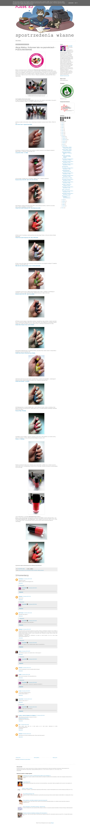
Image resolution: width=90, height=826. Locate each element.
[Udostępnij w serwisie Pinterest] (32, 568)
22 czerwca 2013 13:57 (27, 629)
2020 (62, 127)
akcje (20, 570)
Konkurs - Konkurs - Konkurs (27, 788)
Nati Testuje (21, 612)
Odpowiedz (21, 583)
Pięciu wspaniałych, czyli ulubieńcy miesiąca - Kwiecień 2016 (34, 806)
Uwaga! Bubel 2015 (26, 782)
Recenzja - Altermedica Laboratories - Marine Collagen (66, 156)
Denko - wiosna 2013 (66, 189)
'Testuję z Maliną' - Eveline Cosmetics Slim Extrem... (67, 148)
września (64, 141)
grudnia (63, 136)
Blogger (52, 822)
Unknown (20, 596)
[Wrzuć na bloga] (28, 568)
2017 (62, 129)
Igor (19, 724)
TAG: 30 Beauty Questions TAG (28, 793)
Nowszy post (18, 757)
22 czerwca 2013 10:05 (28, 578)
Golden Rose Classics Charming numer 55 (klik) (25, 353)
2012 (62, 207)
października (64, 139)
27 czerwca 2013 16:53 (24, 724)
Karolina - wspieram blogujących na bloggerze (27, 715)
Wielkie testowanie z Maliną (67, 177)
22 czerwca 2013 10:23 (27, 612)
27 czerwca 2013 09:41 (40, 715)
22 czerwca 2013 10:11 (27, 596)
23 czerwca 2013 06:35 (32, 642)
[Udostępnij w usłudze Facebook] (31, 568)
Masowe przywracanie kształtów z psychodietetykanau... (66, 196)
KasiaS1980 (24, 587)
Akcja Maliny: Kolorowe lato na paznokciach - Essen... (67, 180)
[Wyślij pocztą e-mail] (27, 568)
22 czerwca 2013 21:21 (27, 667)
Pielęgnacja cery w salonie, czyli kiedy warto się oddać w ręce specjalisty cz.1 (37, 775)
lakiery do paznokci (34, 570)
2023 (62, 124)
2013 (62, 135)
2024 (62, 122)
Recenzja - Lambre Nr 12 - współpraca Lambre (67, 185)
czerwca (63, 145)
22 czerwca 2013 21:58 (26, 674)
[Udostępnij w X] (30, 568)
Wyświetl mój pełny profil (64, 75)
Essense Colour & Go (20, 179)
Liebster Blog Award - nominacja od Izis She (66, 171)
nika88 (20, 674)
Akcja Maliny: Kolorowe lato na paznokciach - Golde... (67, 168)
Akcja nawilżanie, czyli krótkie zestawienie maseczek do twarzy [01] (35, 800)
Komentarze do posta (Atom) (25, 759)
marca (63, 202)
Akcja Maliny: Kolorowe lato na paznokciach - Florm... (67, 162)
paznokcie (42, 570)
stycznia (63, 205)
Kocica (20, 651)
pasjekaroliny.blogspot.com (23, 718)
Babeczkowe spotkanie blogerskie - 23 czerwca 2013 (67, 153)
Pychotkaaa (21, 578)
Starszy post (55, 757)
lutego (63, 204)
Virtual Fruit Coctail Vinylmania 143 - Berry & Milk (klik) (26, 237)
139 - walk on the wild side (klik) (31, 179)
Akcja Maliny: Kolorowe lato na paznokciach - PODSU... (67, 159)
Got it (76, 2)
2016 (62, 130)
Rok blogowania (65, 166)
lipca (63, 144)
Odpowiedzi (22, 585)
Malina (39, 570)
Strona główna (36, 757)
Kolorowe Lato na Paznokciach (26, 570)
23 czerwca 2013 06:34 (32, 587)
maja (63, 199)
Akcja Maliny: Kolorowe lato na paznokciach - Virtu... (67, 187)
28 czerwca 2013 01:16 (27, 733)
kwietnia (63, 201)
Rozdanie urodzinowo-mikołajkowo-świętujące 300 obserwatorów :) (35, 813)
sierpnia (63, 142)
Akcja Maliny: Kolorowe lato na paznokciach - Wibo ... (67, 182)
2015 (62, 132)
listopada (64, 138)
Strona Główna (18, 40)
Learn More (70, 2)
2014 (62, 133)
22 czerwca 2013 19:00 (26, 651)
